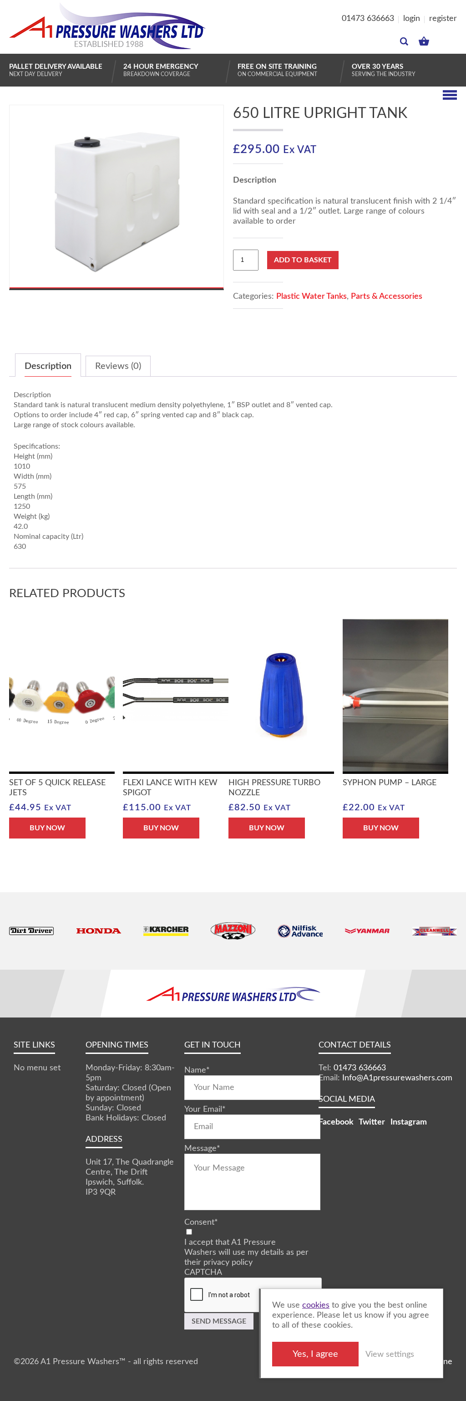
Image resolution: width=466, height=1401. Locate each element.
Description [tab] (48, 366)
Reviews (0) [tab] (118, 366)
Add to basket (303, 260)
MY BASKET (424, 39)
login (411, 19)
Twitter (372, 1122)
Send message (219, 1321)
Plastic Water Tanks (311, 296)
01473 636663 (368, 19)
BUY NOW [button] (47, 828)
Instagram (408, 1122)
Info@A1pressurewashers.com (397, 1078)
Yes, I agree (315, 1354)
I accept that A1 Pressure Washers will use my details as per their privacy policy (246, 1252)
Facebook (336, 1122)
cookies (315, 1305)
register (443, 19)
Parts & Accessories (386, 296)
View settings (389, 1354)
